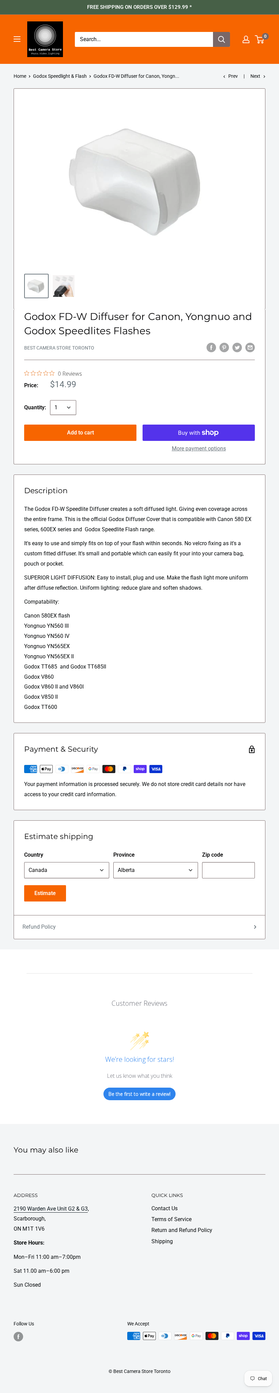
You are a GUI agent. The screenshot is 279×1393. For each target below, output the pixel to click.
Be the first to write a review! (139, 1094)
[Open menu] (17, 39)
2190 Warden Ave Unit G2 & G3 (51, 1209)
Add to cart (80, 432)
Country (33, 855)
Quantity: (35, 407)
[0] (260, 39)
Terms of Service (171, 1219)
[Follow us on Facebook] (18, 1336)
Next (255, 76)
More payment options (199, 448)
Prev (233, 76)
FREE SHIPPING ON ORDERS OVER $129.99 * (139, 7)
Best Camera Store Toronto (59, 348)
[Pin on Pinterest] (224, 347)
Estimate (45, 893)
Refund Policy (39, 927)
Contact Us (164, 1208)
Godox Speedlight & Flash (60, 76)
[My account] (246, 39)
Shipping (162, 1241)
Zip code (212, 855)
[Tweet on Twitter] (237, 347)
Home (20, 76)
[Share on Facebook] (211, 347)
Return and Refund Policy (181, 1230)
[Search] (221, 39)
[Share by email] (250, 347)
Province (124, 855)
